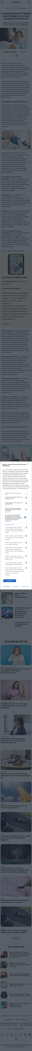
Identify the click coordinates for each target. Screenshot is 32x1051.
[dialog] (16, 525)
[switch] (25, 497)
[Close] (28, 464)
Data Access (16, 586)
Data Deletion (6, 586)
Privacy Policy (25, 586)
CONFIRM (10, 580)
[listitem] (16, 494)
